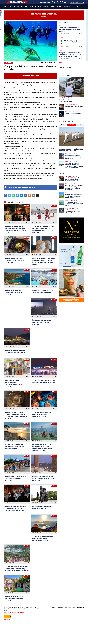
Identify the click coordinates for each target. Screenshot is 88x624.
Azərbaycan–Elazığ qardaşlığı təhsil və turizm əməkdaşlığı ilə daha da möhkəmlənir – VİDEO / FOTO (16, 229)
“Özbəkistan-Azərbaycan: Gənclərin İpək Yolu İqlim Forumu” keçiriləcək (74, 204)
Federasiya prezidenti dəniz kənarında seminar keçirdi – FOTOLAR (71, 149)
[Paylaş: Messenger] (17, 195)
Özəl (13, 6)
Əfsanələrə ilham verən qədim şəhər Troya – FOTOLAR (42, 507)
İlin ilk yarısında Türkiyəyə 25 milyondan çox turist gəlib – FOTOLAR (42, 322)
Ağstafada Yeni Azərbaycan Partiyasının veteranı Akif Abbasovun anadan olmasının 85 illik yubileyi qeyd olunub (74, 165)
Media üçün (72, 607)
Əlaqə (67, 607)
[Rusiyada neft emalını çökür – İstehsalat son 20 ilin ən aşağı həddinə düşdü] (61, 156)
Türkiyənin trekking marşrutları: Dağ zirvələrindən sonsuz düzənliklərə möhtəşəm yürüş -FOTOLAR (43, 229)
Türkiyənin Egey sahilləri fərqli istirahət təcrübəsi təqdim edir (15, 351)
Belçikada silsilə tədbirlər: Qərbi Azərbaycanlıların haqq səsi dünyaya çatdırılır (73, 196)
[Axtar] (83, 2)
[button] (37, 195)
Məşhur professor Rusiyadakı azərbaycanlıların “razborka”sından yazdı (70, 42)
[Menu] (5, 2)
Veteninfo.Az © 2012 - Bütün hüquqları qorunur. (16, 612)
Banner (60, 62)
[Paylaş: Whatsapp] (13, 195)
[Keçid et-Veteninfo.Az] (17, 2)
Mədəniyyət (68, 6)
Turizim (9, 63)
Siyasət (25, 6)
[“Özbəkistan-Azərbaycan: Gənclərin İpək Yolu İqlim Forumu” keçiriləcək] (61, 202)
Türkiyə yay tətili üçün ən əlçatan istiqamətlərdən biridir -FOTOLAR (43, 381)
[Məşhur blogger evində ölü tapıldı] (61, 107)
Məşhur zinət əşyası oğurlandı (73, 113)
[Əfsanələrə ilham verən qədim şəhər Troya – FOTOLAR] (44, 494)
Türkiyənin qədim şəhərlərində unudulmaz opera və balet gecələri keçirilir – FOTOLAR (15, 508)
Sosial (32, 6)
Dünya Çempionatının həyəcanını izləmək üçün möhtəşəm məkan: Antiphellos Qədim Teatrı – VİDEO (16, 568)
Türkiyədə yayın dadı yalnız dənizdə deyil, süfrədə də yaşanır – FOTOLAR (16, 260)
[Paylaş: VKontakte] (25, 195)
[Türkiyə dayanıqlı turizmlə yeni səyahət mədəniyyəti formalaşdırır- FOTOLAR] (44, 524)
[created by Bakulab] (44, 619)
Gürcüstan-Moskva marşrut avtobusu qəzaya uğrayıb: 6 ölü (70, 100)
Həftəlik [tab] (71, 124)
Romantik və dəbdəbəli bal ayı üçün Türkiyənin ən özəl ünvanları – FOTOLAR (43, 478)
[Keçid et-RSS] (67, 2)
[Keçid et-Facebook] (52, 2)
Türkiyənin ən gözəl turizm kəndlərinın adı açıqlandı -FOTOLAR (14, 598)
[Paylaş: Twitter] (9, 195)
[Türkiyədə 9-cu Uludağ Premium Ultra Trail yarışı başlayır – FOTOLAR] (17, 464)
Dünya (46, 6)
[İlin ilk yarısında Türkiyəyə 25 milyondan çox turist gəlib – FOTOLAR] (44, 308)
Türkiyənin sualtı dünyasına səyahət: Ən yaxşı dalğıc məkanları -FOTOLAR (41, 414)
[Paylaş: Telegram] (21, 195)
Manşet (61, 37)
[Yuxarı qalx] (83, 619)
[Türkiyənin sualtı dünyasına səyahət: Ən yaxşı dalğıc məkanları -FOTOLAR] (44, 400)
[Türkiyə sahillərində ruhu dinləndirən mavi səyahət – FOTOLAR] (17, 278)
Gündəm (19, 6)
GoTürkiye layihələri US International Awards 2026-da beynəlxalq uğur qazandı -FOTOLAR (15, 383)
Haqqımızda (61, 607)
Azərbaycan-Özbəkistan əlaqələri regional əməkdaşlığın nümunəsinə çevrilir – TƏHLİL (69, 29)
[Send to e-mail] (33, 195)
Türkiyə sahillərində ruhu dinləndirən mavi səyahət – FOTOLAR (14, 292)
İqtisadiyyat (39, 6)
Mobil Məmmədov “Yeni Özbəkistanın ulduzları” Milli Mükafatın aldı (72, 211)
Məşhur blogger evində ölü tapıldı (74, 106)
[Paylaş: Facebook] (5, 195)
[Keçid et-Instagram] (57, 2)
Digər (75, 6)
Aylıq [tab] (80, 124)
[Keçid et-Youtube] (65, 2)
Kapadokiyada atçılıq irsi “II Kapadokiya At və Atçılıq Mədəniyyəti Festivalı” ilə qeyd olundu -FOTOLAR (42, 447)
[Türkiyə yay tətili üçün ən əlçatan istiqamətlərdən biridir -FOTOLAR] (44, 368)
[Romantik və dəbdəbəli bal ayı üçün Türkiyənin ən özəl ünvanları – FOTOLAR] (44, 464)
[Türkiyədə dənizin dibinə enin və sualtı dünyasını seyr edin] (30, 41)
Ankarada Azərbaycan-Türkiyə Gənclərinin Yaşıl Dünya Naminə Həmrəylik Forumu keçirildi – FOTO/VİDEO (73, 187)
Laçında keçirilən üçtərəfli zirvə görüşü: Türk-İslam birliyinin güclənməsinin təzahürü (73, 179)
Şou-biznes (58, 6)
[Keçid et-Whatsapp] (62, 2)
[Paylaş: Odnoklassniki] (29, 195)
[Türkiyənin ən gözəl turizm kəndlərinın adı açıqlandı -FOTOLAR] (17, 584)
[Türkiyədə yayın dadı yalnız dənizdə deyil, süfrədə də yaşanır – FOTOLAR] (17, 246)
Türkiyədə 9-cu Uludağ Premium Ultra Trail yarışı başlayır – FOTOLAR (16, 478)
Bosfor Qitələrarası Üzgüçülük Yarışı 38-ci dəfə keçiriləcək (42, 291)
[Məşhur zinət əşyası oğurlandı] (61, 114)
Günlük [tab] (63, 124)
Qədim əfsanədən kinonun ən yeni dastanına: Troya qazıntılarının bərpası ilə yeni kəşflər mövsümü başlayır (44, 261)
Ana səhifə (7, 6)
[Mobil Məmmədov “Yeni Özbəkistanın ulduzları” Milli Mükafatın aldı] (61, 210)
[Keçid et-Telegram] (60, 2)
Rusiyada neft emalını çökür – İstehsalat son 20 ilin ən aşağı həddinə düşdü (73, 157)
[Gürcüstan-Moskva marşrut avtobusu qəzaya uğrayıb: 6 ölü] (71, 87)
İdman (52, 6)
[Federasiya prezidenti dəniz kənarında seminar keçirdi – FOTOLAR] (71, 136)
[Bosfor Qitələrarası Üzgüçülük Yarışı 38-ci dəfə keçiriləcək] (44, 278)
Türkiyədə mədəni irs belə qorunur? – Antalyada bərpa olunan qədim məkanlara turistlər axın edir (16, 415)
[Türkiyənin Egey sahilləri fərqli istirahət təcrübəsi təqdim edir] (17, 338)
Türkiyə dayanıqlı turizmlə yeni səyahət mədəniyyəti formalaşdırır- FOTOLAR (42, 538)
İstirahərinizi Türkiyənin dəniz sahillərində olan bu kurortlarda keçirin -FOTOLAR (15, 446)
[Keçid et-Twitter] (54, 2)
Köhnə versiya (80, 607)
